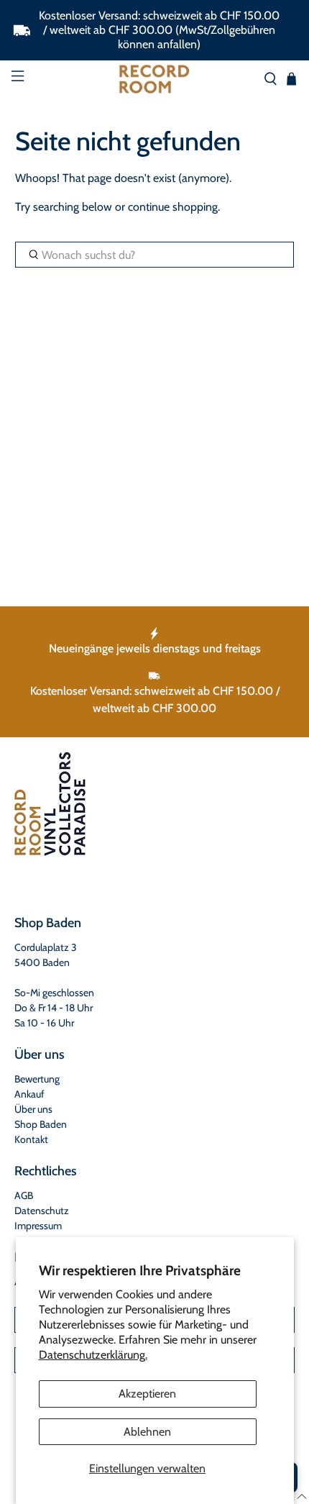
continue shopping (173, 207)
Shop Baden (40, 1124)
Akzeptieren (147, 1393)
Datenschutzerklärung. (93, 1355)
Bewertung (37, 1078)
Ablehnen (147, 1432)
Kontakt (31, 1139)
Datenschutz (41, 1210)
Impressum (38, 1225)
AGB (23, 1195)
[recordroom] (155, 79)
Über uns (33, 1109)
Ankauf (29, 1094)
